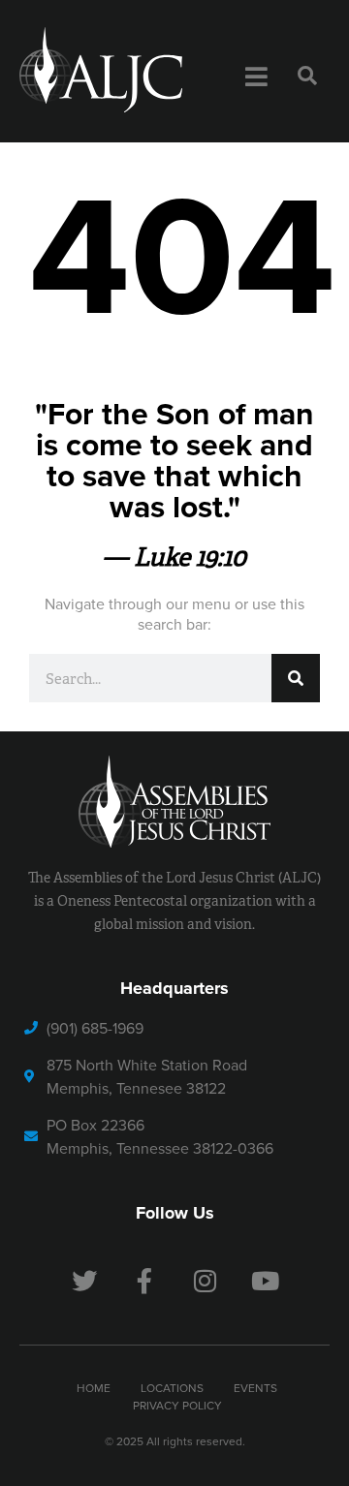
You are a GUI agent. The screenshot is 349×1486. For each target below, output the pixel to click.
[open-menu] (256, 78)
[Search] (295, 678)
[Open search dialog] (307, 76)
